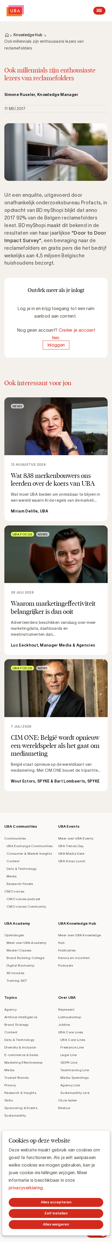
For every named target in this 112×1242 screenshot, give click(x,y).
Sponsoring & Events (20, 1108)
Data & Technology (21, 868)
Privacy (10, 1085)
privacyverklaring (26, 1187)
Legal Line (68, 1055)
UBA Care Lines (70, 1032)
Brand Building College (25, 958)
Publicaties (67, 950)
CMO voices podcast (24, 899)
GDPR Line (68, 1062)
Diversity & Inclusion (20, 1047)
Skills (8, 1100)
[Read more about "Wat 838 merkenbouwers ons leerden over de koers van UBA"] (56, 459)
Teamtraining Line (74, 1070)
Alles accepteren (56, 1202)
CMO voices (14, 891)
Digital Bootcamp (20, 965)
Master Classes (19, 950)
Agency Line (70, 1085)
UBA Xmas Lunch (71, 861)
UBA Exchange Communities (30, 846)
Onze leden (67, 1100)
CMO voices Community (26, 906)
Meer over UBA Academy (26, 942)
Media (12, 876)
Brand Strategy (16, 1024)
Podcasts (65, 965)
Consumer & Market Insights (29, 853)
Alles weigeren (56, 1224)
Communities (15, 838)
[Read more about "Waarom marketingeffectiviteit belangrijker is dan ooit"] (56, 590)
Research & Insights (20, 1092)
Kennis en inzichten (74, 958)
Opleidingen (14, 935)
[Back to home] (15, 10)
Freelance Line (72, 1047)
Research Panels (20, 883)
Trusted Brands (16, 1077)
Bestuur (64, 1108)
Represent (66, 1009)
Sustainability (15, 1115)
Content (13, 861)
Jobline (64, 1024)
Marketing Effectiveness (23, 1062)
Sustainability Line (74, 1092)
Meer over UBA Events (75, 838)
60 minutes (15, 973)
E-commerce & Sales (21, 1055)
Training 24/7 (17, 980)
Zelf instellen (56, 1213)
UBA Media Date (71, 853)
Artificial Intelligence (20, 1017)
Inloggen (56, 345)
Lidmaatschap (69, 1017)
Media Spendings (74, 1077)
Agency (10, 1009)
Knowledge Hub (28, 35)
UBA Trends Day (70, 846)
